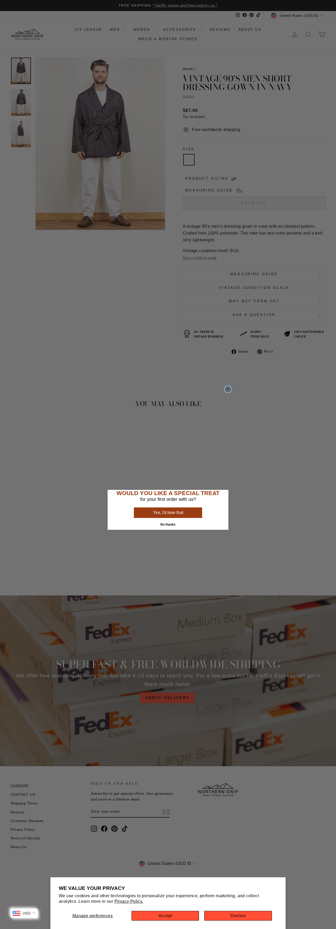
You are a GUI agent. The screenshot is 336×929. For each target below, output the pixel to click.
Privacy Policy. (128, 901)
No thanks (168, 524)
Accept (165, 916)
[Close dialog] (228, 389)
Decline (238, 916)
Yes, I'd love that (168, 512)
